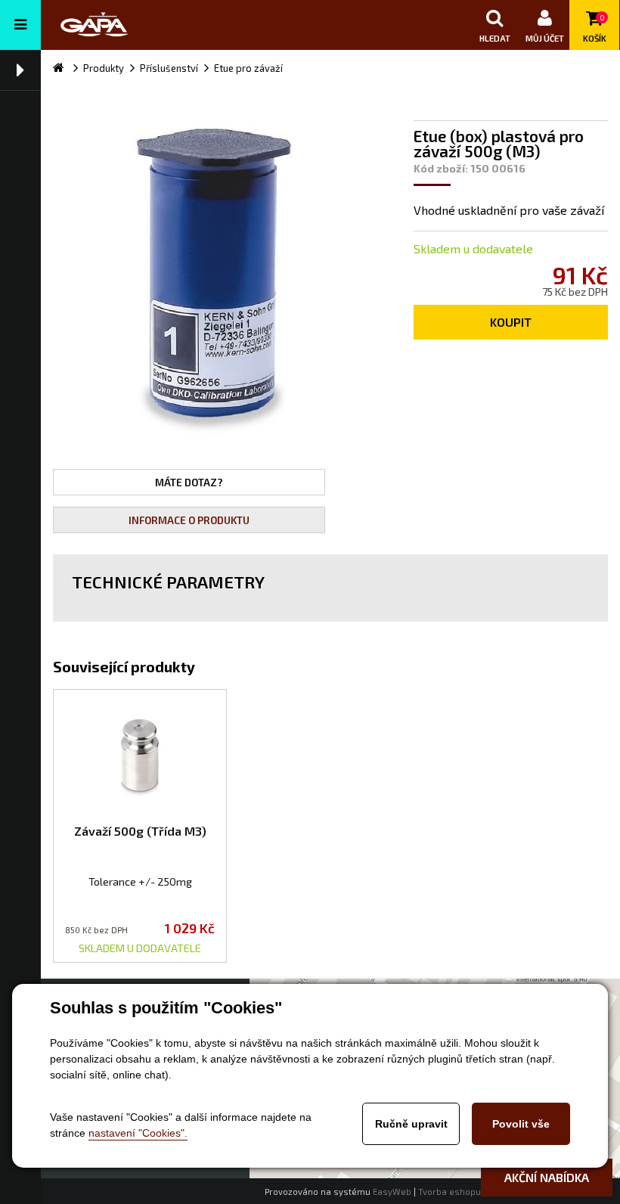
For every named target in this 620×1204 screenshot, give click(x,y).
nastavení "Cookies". (138, 1133)
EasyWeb (392, 1191)
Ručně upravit (411, 1124)
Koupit (511, 322)
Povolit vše (521, 1124)
